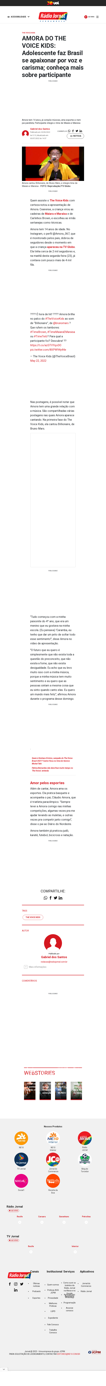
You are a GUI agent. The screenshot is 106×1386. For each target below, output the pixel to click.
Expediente (53, 1318)
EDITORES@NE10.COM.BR (68, 1354)
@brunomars (61, 323)
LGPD (53, 1311)
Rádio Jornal (86, 1291)
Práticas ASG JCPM (53, 1291)
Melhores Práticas (53, 1304)
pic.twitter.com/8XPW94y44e (48, 349)
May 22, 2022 (38, 360)
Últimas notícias (36, 1284)
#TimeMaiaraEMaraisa (61, 332)
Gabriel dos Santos (40, 129)
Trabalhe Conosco (53, 1331)
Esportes (36, 1298)
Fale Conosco (53, 1324)
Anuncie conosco (69, 1309)
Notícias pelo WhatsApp (69, 1296)
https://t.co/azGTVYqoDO (45, 345)
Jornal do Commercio (86, 1284)
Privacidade (53, 1298)
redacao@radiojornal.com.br (54, 961)
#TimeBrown (38, 332)
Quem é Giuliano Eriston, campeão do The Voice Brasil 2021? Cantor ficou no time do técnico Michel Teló (52, 761)
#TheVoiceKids (54, 318)
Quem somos (53, 1285)
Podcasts (36, 1291)
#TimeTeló (40, 336)
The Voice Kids (33, 917)
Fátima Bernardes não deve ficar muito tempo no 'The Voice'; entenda (52, 769)
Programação (70, 1303)
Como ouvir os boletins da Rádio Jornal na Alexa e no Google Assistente (69, 1289)
